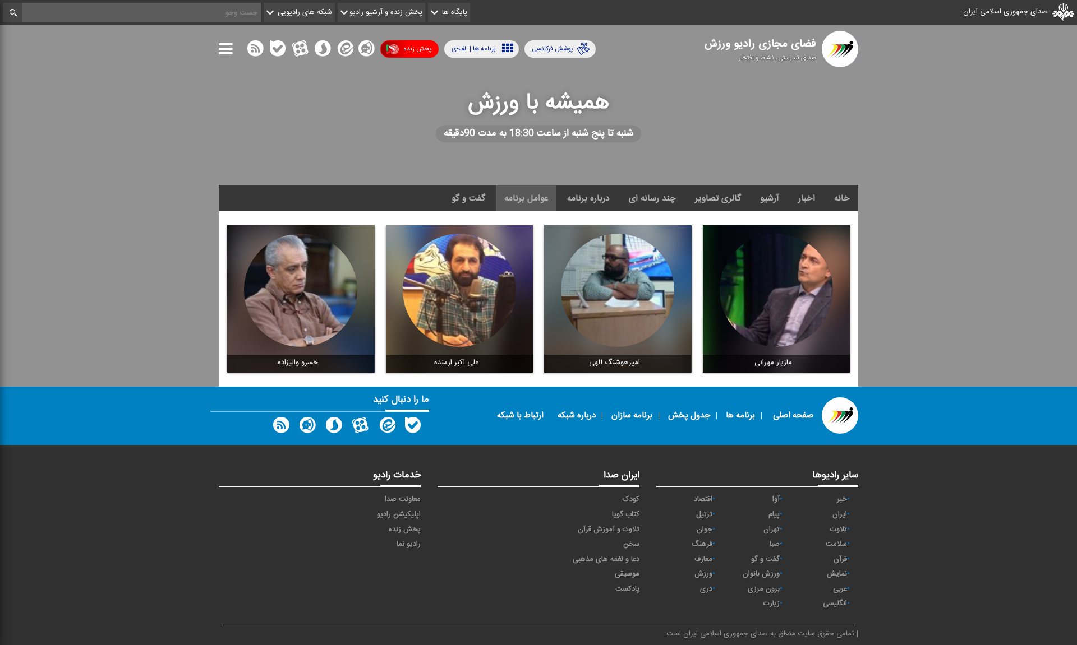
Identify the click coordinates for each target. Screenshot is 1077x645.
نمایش (837, 574)
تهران (771, 529)
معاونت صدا (403, 499)
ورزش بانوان (761, 574)
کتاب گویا (625, 514)
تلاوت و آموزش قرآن (608, 529)
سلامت (836, 544)
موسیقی (627, 574)
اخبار (806, 198)
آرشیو (769, 198)
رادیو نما (409, 544)
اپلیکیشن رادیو (399, 514)
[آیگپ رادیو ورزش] (307, 427)
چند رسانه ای (652, 198)
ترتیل (704, 514)
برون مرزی (764, 589)
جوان (704, 529)
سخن (631, 544)
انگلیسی (835, 603)
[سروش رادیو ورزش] (334, 427)
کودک (631, 499)
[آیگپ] (366, 51)
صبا (775, 544)
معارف (703, 559)
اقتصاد (703, 499)
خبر (842, 499)
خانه (842, 198)
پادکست (627, 589)
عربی (840, 589)
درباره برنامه (588, 198)
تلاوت (838, 529)
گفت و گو (468, 198)
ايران (839, 514)
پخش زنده (417, 48)
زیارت (771, 603)
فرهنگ (702, 544)
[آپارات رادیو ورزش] (360, 427)
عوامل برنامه (526, 198)
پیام (774, 514)
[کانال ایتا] (344, 51)
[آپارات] (300, 51)
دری (706, 589)
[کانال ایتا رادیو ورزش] (386, 427)
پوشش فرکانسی (552, 48)
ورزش (703, 574)
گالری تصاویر (718, 198)
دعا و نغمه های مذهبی (606, 559)
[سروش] (322, 51)
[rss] (255, 51)
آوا (776, 499)
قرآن (840, 559)
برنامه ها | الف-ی (474, 48)
